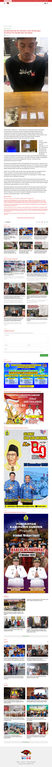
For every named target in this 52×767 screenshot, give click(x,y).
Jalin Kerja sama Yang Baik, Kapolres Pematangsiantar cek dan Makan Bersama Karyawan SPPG (13, 736)
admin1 (8, 35)
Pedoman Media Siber (31, 762)
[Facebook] (23, 758)
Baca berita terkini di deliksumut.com (26, 217)
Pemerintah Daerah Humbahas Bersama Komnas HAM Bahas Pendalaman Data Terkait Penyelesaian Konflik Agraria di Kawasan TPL (25, 205)
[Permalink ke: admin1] (5, 35)
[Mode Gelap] (45, 3)
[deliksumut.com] (7, 3)
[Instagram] (27, 758)
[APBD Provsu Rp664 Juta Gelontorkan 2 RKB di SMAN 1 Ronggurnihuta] (11, 231)
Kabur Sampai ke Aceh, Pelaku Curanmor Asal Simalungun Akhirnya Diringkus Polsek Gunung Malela (13, 613)
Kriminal (9, 28)
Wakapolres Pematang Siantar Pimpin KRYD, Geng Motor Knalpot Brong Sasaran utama (37, 600)
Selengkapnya (25, 636)
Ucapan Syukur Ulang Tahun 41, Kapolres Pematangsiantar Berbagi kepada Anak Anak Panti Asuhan (36, 719)
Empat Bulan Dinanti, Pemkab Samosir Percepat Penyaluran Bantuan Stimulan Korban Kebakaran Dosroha (24, 214)
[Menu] (5, 3)
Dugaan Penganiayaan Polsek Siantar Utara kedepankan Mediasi (13, 630)
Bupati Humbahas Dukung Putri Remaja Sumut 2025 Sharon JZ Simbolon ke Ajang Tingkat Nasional (36, 736)
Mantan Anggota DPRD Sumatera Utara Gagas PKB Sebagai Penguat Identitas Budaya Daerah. (37, 701)
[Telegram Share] (45, 222)
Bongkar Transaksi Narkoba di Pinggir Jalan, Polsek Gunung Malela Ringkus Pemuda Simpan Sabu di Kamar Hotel (37, 630)
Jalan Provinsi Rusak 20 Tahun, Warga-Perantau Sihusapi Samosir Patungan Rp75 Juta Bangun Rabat (25, 207)
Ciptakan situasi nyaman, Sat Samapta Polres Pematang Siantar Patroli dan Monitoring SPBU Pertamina (14, 677)
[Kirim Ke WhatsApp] (47, 222)
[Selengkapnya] (47, 641)
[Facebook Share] (37, 222)
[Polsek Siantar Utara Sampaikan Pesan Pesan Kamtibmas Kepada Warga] (37, 669)
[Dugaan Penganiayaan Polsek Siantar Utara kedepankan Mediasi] (14, 622)
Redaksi (18, 762)
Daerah (5, 28)
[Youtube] (30, 758)
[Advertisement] (26, 14)
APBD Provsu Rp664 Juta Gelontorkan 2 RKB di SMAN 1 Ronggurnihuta (18, 198)
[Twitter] (25, 758)
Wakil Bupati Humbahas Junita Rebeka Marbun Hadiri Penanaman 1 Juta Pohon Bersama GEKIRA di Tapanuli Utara (14, 719)
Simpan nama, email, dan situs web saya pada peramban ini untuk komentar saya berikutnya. (24, 352)
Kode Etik (23, 762)
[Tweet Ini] (40, 222)
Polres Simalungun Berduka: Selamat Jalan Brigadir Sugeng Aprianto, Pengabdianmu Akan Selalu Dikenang (14, 701)
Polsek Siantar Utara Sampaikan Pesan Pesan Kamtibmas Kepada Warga (36, 677)
